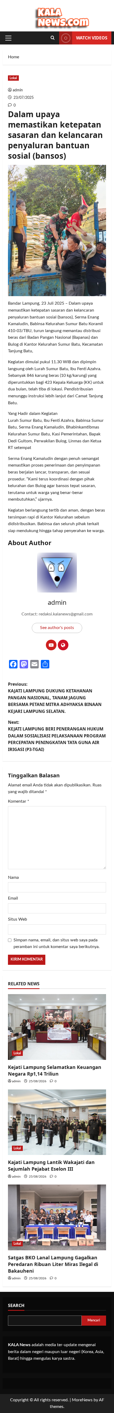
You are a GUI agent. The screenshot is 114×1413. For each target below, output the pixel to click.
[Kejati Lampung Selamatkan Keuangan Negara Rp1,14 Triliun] (57, 1027)
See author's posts (57, 628)
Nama (13, 877)
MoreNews (82, 1400)
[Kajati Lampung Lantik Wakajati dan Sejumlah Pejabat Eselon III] (57, 1122)
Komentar (18, 801)
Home (13, 57)
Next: (57, 735)
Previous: (55, 697)
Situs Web (17, 919)
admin (18, 90)
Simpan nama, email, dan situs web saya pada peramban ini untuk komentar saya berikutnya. (57, 943)
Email (13, 898)
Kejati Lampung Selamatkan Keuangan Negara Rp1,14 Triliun (54, 1070)
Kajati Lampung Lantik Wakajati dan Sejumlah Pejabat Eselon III (51, 1165)
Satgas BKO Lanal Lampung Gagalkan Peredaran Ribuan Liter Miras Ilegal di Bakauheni (53, 1264)
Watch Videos (91, 38)
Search (16, 1305)
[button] (8, 38)
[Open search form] (53, 38)
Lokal (13, 78)
